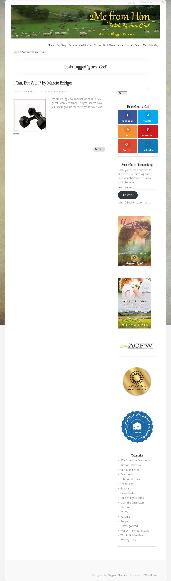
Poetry (124, 512)
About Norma (125, 45)
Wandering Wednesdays (134, 530)
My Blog (61, 45)
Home (51, 45)
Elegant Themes (117, 575)
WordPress (150, 575)
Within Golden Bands (133, 535)
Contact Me (140, 45)
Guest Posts (127, 493)
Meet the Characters (132, 502)
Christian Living (129, 469)
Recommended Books (80, 45)
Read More (99, 149)
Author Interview (130, 465)
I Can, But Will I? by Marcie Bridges (42, 83)
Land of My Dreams (132, 498)
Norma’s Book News (104, 45)
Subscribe (128, 195)
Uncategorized (129, 526)
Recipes (124, 521)
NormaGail (29, 91)
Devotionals (127, 474)
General (125, 488)
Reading (125, 516)
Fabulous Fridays (130, 479)
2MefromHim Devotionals (136, 460)
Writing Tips (128, 540)
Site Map (153, 45)
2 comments (60, 91)
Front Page (126, 483)
